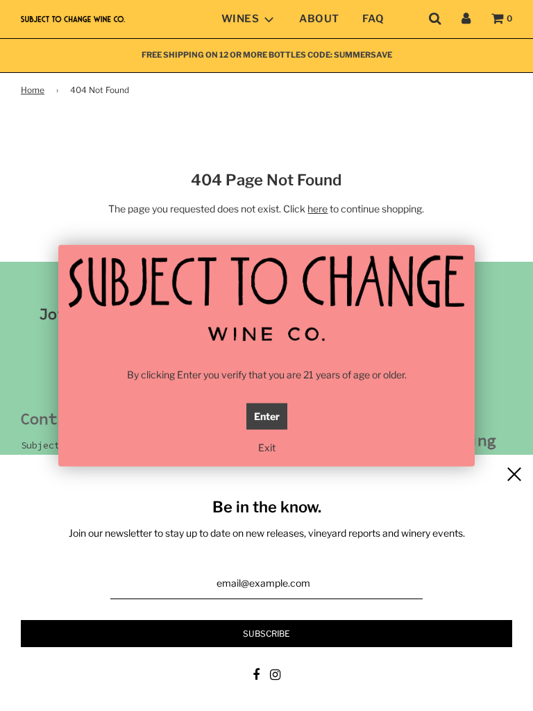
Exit (267, 447)
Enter (267, 416)
